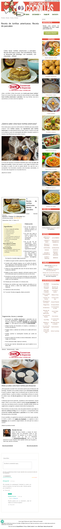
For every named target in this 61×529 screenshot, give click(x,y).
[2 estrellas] (16, 218)
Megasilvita (46, 304)
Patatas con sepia (51, 206)
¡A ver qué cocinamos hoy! (46, 331)
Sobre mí (46, 14)
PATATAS (55, 245)
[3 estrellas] (17, 218)
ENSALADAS (55, 247)
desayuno (4, 349)
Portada (3, 17)
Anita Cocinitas (55, 331)
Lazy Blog (46, 319)
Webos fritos (55, 294)
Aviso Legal (21, 521)
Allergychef (6, 481)
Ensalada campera (51, 132)
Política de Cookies (28, 521)
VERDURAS (47, 247)
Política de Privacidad (37, 521)
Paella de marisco (51, 187)
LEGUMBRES (55, 237)
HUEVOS (55, 250)
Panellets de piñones (50, 76)
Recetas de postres (11, 349)
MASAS (47, 250)
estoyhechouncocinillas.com (20, 438)
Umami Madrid (55, 302)
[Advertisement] (20, 38)
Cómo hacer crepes (51, 95)
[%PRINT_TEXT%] (26, 198)
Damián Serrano (12, 496)
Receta (7, 17)
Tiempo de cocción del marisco (51, 272)
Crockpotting (55, 284)
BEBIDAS (55, 257)
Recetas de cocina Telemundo (46, 312)
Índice (19, 14)
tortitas (17, 349)
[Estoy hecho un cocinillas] (30, 8)
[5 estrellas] (21, 218)
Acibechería (46, 307)
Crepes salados (51, 113)
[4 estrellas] (19, 218)
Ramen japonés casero (51, 57)
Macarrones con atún (51, 169)
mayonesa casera (55, 227)
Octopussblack (55, 304)
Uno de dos (55, 316)
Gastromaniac (55, 326)
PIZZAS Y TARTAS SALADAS (55, 254)
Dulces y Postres (14, 17)
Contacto (55, 14)
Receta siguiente (32, 445)
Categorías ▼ (36, 14)
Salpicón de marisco (51, 150)
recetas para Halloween (52, 274)
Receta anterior (7, 445)
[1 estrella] (14, 218)
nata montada (31, 323)
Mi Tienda (26, 14)
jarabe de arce (23, 320)
